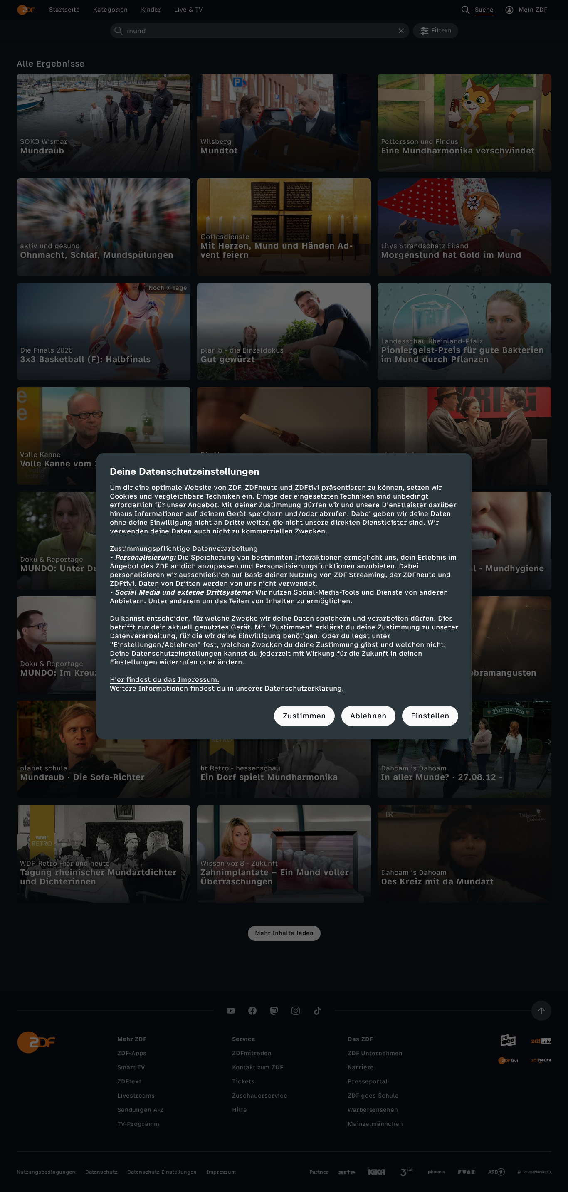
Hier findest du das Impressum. (164, 680)
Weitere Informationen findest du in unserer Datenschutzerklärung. (227, 688)
